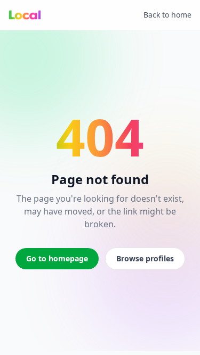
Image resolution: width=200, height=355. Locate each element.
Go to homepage (57, 258)
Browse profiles (145, 258)
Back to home (167, 15)
